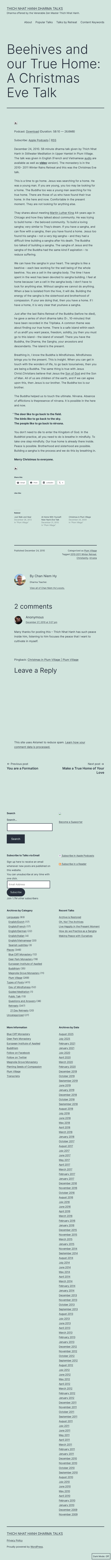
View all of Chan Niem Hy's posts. (47, 588)
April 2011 (64, 1439)
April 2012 (64, 1383)
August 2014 (66, 1257)
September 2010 (68, 1472)
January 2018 (66, 1136)
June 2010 (65, 1486)
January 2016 (66, 1225)
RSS (53, 140)
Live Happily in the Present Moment (79, 926)
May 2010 (64, 1491)
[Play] (15, 122)
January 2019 (66, 1090)
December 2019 (68, 1071)
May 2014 (64, 1272)
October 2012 (67, 1355)
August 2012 (66, 1365)
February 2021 (67, 1043)
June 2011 (64, 1430)
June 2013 (65, 1323)
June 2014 (65, 1267)
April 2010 (64, 1495)
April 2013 (64, 1327)
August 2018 (66, 1108)
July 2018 (64, 1113)
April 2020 (65, 1057)
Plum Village (90, 550)
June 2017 (65, 1155)
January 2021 (66, 1048)
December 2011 (67, 1402)
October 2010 (67, 1467)
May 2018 (64, 1122)
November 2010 (68, 1463)
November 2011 (68, 1407)
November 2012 (68, 1351)
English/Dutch (17, 921)
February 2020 (67, 1066)
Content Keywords (92, 22)
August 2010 (66, 1477)
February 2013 (67, 1337)
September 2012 (68, 1360)
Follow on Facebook (18, 1052)
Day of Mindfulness (20, 987)
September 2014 (68, 1253)
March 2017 (65, 1169)
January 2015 (66, 1244)
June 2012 (65, 1374)
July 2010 (64, 1481)
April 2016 (64, 1211)
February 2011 (67, 1449)
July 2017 (64, 1150)
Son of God (72, 373)
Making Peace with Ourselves (75, 935)
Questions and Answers (22, 1001)
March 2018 (65, 1132)
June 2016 (65, 1206)
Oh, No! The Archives (71, 921)
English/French (17, 926)
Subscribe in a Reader (73, 864)
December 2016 (68, 1183)
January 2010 (66, 1505)
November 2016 (68, 1188)
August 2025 (66, 1034)
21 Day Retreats (19, 1010)
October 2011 (66, 1411)
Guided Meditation (19, 991)
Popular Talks (44, 22)
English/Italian (17, 935)
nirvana (93, 558)
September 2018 (68, 1104)
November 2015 (68, 1234)
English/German (18, 931)
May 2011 (64, 1435)
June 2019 (65, 1085)
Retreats (13, 1005)
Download (32, 131)
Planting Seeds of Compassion (24, 1066)
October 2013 (67, 1304)
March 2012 (65, 1388)
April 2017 (64, 1164)
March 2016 (65, 1215)
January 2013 (66, 1342)
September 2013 (68, 1309)
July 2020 (64, 1052)
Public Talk (15, 996)
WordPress (36, 1546)
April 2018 (64, 1127)
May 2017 (64, 1160)
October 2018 (67, 1099)
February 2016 (67, 1220)
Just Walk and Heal (22, 517)
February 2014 (67, 1285)
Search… (12, 819)
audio (88, 158)
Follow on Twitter (17, 1057)
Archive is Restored (70, 917)
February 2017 (67, 1174)
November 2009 (68, 1514)
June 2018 (65, 1118)
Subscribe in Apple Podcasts (77, 855)
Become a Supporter (71, 822)
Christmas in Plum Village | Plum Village (53, 659)
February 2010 (67, 1500)
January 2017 (66, 1178)
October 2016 (67, 1192)
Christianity (82, 558)
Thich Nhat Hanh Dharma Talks (35, 9)
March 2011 (65, 1444)
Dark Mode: (99, 1556)
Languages (13, 917)
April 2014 (64, 1276)
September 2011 (68, 1416)
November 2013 (68, 1299)
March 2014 (66, 1281)
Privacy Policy (15, 1540)
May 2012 (64, 1379)
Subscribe (16, 892)
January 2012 (66, 1397)
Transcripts (13, 1076)
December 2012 (68, 1346)
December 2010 (68, 1458)
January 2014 (66, 1290)
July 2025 (64, 1038)
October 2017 (66, 1141)
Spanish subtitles (18, 945)
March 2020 (66, 1062)
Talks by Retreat (66, 22)
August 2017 (66, 1146)
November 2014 (68, 1248)
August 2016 (66, 1197)
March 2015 (65, 1239)
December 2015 (68, 1230)
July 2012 (64, 1369)
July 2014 (64, 1262)
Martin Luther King (62, 212)
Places (10, 949)
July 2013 (64, 1318)
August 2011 (66, 1421)
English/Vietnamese (20, 940)
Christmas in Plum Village (80, 517)
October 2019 (67, 1076)
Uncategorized (15, 1015)
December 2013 (68, 1295)
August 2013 (66, 1313)
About (28, 22)
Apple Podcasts (38, 140)
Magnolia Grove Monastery (24, 973)
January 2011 (66, 1453)
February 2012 (67, 1393)
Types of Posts (15, 982)
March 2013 (65, 1332)
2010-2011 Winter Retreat (83, 554)
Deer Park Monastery (21, 959)
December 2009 (68, 1509)
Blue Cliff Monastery (20, 954)
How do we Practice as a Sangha (78, 931)
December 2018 (68, 1094)
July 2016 (64, 1202)
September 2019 (68, 1080)
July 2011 (64, 1425)
